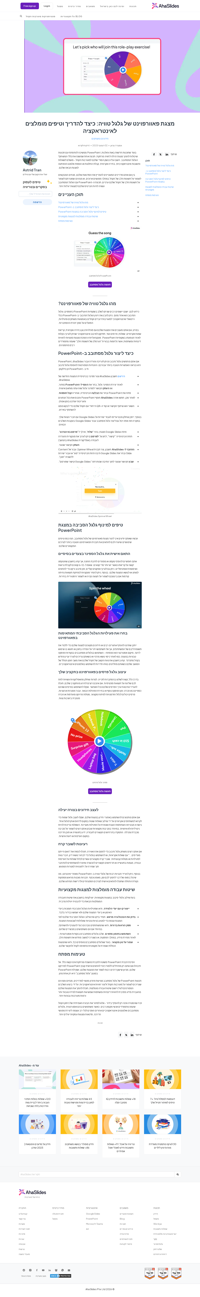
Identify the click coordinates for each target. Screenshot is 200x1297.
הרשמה (37, 202)
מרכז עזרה (124, 1233)
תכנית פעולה (58, 1213)
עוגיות (21, 1239)
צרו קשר (22, 1218)
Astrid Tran (32, 170)
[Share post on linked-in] (167, 154)
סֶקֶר (155, 1239)
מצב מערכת (41, 1276)
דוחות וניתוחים (160, 1254)
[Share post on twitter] (160, 154)
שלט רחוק (157, 1249)
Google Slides (93, 1213)
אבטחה (22, 1244)
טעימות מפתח (152, 195)
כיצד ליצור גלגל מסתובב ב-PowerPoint (158, 172)
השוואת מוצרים (127, 1213)
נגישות (22, 1249)
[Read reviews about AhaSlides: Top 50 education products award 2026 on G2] (163, 1273)
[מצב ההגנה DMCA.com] (60, 1276)
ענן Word (157, 1223)
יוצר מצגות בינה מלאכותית (165, 1233)
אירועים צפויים (126, 1228)
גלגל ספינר (158, 1244)
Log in (47, 6)
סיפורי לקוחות (126, 1244)
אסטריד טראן (116, 145)
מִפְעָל (60, 6)
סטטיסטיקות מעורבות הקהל (40, 16)
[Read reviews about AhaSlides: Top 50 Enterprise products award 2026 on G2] (150, 1273)
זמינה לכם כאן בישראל (112, 6)
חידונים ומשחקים (100, 138)
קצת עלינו (23, 1213)
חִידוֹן (155, 1213)
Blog (122, 1218)
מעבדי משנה (24, 1254)
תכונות (132, 6)
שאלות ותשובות (160, 1228)
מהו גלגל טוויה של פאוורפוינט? (159, 165)
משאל (156, 1218)
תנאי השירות (24, 1228)
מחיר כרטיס (74, 6)
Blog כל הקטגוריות (71, 16)
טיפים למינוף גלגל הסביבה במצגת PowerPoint (158, 180)
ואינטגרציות (92, 1207)
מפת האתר (26, 1276)
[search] (21, 16)
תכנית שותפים (126, 1239)
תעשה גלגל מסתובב (100, 284)
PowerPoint (92, 1218)
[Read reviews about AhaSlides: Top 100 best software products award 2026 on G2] (176, 1273)
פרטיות (22, 1233)
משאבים (90, 6)
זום (87, 1228)
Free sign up (30, 6)
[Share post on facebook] (154, 154)
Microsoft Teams (94, 1223)
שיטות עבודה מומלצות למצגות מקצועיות (159, 188)
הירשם (121, 376)
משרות (22, 1223)
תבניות (123, 1223)
